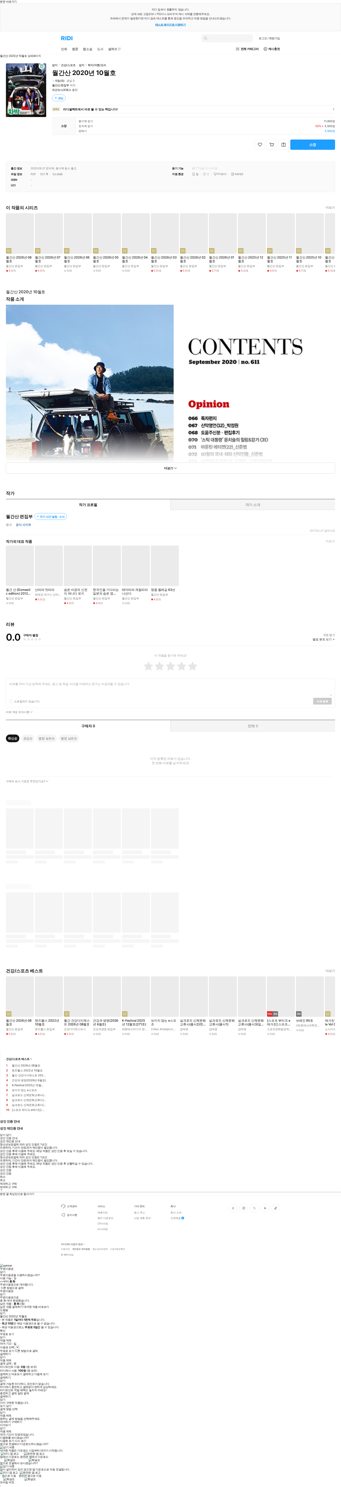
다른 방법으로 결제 (12, 1287)
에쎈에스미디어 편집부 (136, 1029)
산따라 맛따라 (44, 590)
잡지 (55, 65)
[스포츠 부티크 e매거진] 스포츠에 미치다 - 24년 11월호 (279, 1022)
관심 (61, 98)
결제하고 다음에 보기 (35, 1374)
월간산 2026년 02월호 (193, 259)
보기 (2, 1405)
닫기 (8, 1405)
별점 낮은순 (69, 738)
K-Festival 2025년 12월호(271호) (134, 1022)
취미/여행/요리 (97, 65)
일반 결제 (23, 1393)
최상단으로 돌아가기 (21, 1194)
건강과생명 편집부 (104, 1029)
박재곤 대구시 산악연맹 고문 (52, 594)
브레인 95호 (304, 1020)
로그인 (269, 38)
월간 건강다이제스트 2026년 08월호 (77, 1022)
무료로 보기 (7, 1350)
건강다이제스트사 (75, 1029)
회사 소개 (175, 1212)
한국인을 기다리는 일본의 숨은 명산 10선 (106, 591)
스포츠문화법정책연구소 (282, 1029)
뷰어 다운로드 (105, 1218)
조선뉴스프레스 (61, 89)
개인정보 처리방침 (81, 1249)
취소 (2, 1176)
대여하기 (5, 1421)
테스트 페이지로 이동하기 (170, 24)
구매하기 (16, 1421)
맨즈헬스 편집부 (45, 1029)
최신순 (12, 738)
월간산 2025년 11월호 (279, 259)
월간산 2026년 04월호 (135, 259)
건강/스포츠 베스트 (18, 1059)
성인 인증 (5, 1170)
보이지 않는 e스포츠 (163, 1022)
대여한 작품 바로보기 (36, 1306)
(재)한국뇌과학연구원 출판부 (314, 1025)
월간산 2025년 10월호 (308, 259)
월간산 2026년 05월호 (106, 259)
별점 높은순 (46, 738)
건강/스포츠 (68, 65)
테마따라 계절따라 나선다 (135, 591)
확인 (2, 1330)
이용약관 (65, 1249)
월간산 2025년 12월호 (250, 259)
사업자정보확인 (117, 1249)
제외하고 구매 (8, 1183)
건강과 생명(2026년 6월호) (105, 1022)
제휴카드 (102, 1212)
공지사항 (72, 1214)
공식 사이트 (23, 525)
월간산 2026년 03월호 (164, 259)
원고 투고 (139, 1212)
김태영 (184, 1029)
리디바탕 (102, 1229)
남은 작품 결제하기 (11, 1306)
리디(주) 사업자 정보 (72, 1244)
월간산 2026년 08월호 (19, 259)
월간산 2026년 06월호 (77, 259)
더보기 (330, 207)
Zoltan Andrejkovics (163, 1029)
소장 (312, 144)
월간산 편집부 (60, 85)
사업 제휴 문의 (142, 1218)
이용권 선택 (7, 1347)
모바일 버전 (7, 1482)
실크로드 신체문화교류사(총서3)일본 (251, 1022)
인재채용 (175, 1218)
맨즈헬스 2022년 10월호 (47, 1022)
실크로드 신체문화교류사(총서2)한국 (193, 1022)
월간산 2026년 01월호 (221, 259)
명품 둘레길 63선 (163, 590)
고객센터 (72, 1206)
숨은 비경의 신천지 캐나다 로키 (75, 591)
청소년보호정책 (100, 1249)
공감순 (28, 738)
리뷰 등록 (322, 701)
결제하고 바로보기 (11, 1374)
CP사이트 (102, 1223)
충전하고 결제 (8, 1393)
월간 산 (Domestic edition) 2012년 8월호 (18, 591)
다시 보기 (20, 1440)
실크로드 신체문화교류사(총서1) (222, 1022)
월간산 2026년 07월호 (47, 259)
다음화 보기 (7, 1440)
